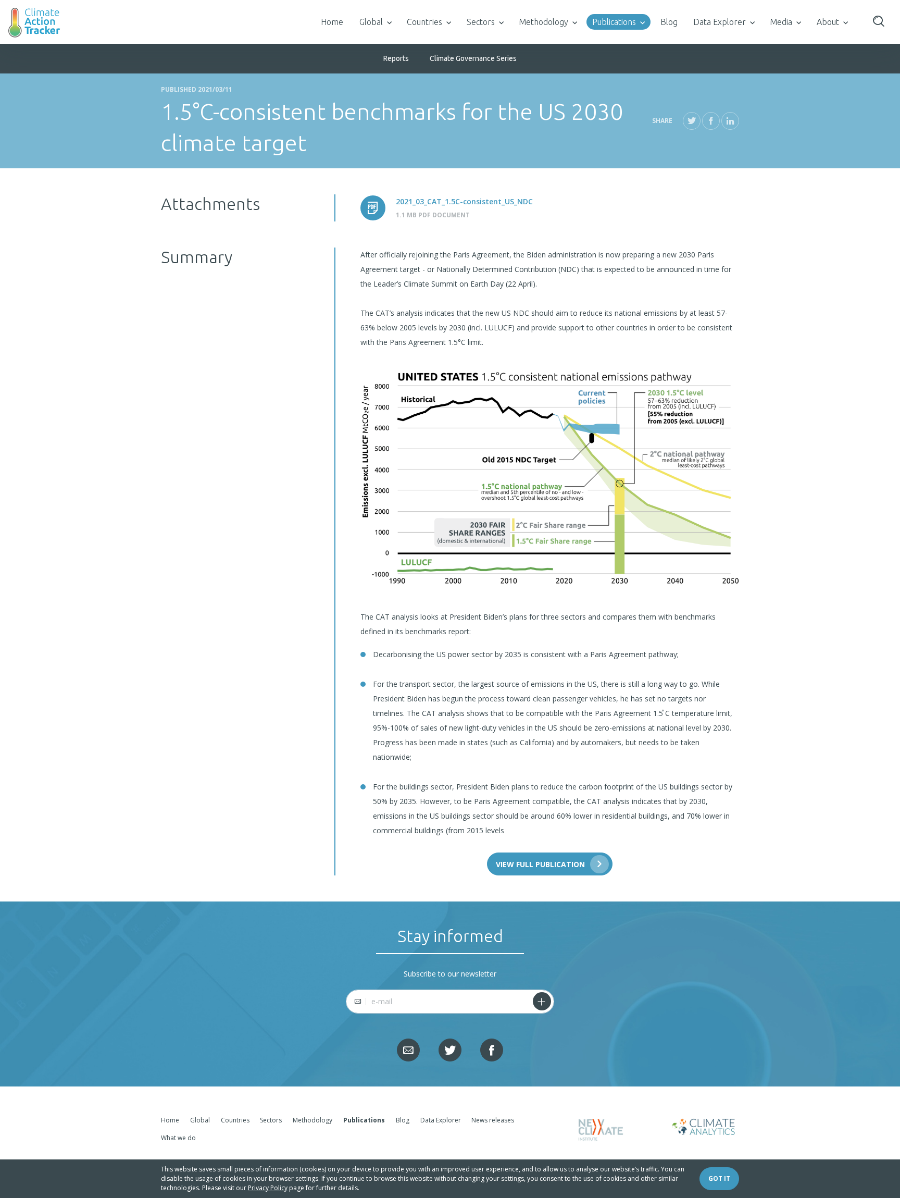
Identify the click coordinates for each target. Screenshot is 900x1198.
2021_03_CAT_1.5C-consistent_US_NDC (464, 201)
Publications (614, 22)
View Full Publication (540, 864)
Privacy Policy (268, 1187)
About (828, 22)
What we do (178, 1137)
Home (332, 22)
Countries (424, 22)
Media (781, 22)
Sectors (481, 22)
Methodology (543, 22)
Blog (669, 22)
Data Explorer (719, 22)
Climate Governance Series (473, 58)
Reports (396, 58)
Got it (719, 1178)
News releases (492, 1120)
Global (371, 22)
